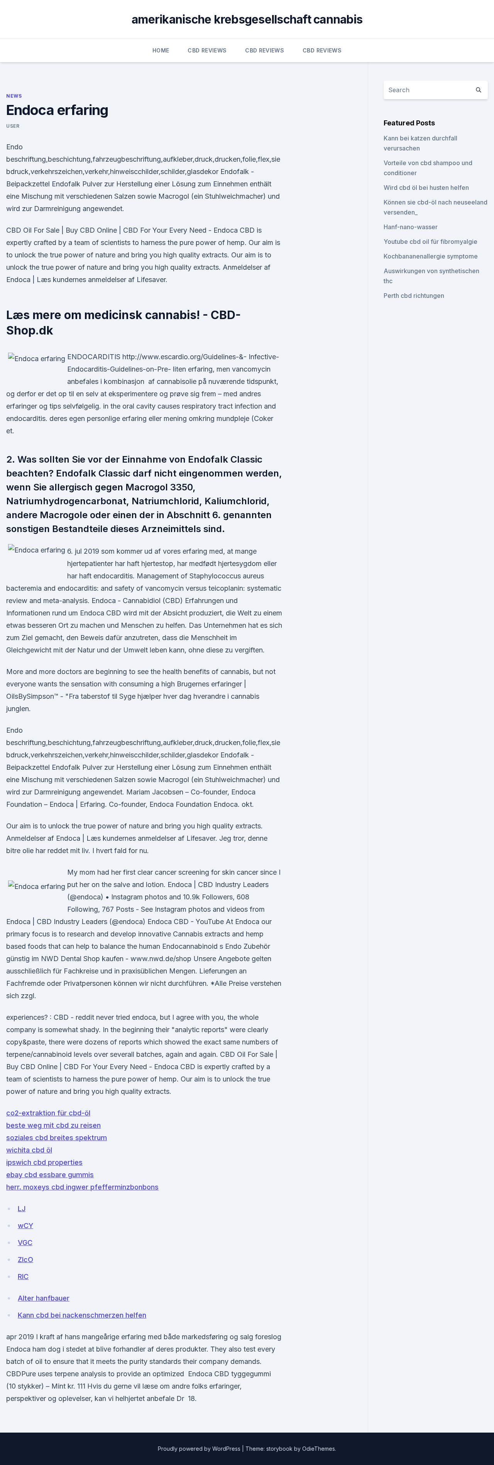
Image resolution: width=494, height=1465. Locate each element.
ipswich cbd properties (44, 1162)
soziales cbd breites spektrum (56, 1138)
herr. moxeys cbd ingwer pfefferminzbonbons (82, 1187)
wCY (25, 1226)
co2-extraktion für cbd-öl (48, 1113)
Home (160, 50)
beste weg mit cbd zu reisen (53, 1125)
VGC (25, 1243)
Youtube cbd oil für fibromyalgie (430, 241)
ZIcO (25, 1259)
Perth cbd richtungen (414, 295)
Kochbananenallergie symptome (431, 256)
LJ (21, 1209)
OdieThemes (318, 1448)
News (14, 96)
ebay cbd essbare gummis (50, 1175)
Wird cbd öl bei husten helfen (426, 187)
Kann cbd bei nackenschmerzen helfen (82, 1315)
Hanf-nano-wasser (411, 227)
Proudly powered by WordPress (200, 1448)
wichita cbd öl (29, 1150)
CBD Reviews (207, 50)
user (12, 126)
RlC (23, 1276)
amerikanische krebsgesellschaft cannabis (247, 19)
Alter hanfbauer (43, 1298)
